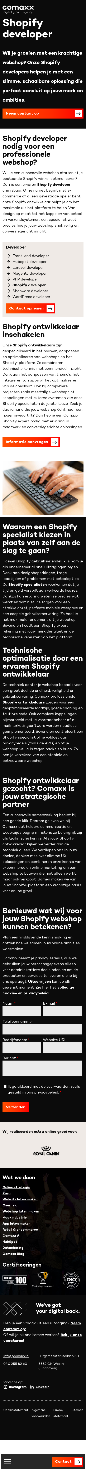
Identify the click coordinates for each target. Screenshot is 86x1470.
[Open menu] (7, 1461)
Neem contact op (22, 114)
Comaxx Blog (13, 1254)
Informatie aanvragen (27, 442)
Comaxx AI (11, 1236)
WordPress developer (31, 297)
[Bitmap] (46, 1151)
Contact (63, 1462)
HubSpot (10, 1242)
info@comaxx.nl (16, 1356)
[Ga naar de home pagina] (18, 9)
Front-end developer (31, 256)
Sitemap (77, 1410)
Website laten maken (20, 1199)
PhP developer (25, 280)
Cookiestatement (15, 1410)
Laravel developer (28, 268)
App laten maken (16, 1224)
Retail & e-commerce (20, 1230)
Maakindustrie (15, 1218)
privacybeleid (46, 1093)
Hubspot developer (30, 262)
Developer (16, 247)
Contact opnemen (26, 309)
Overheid (10, 1205)
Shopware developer (30, 291)
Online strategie (16, 1187)
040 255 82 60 (15, 1364)
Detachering (13, 1248)
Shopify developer (29, 285)
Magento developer (30, 274)
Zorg (6, 1193)
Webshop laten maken (21, 1212)
